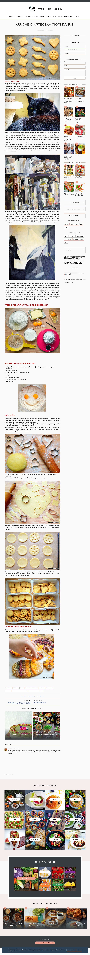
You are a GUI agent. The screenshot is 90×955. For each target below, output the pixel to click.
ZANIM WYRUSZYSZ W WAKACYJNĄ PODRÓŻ (68, 157)
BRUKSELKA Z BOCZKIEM (40, 702)
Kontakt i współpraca (45, 939)
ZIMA (72, 224)
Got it (79, 950)
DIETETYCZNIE (28, 16)
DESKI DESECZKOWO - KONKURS (68, 120)
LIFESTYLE (48, 16)
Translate (68, 274)
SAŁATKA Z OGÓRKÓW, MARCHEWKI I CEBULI (79, 120)
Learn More (71, 950)
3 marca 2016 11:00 (15, 748)
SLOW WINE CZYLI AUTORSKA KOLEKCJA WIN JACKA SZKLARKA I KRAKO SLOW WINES (19, 703)
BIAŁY (66, 236)
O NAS (66, 46)
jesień (76, 224)
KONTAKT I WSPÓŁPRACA (65, 16)
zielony (82, 239)
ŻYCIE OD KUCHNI (50, 9)
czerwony (75, 239)
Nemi (9, 748)
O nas (55, 16)
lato (81, 224)
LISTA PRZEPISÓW (39, 16)
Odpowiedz (10, 753)
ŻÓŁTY (66, 242)
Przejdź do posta (18, 737)
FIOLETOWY (71, 236)
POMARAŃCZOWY (79, 236)
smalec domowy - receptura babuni (79, 137)
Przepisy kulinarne (15, 16)
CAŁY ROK (67, 224)
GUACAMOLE (78, 155)
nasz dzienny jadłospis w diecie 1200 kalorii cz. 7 (79, 100)
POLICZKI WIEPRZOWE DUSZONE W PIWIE (67, 138)
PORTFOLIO (67, 53)
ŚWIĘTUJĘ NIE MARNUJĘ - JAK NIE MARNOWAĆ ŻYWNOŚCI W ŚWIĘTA (68, 101)
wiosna (66, 227)
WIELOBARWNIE (68, 239)
